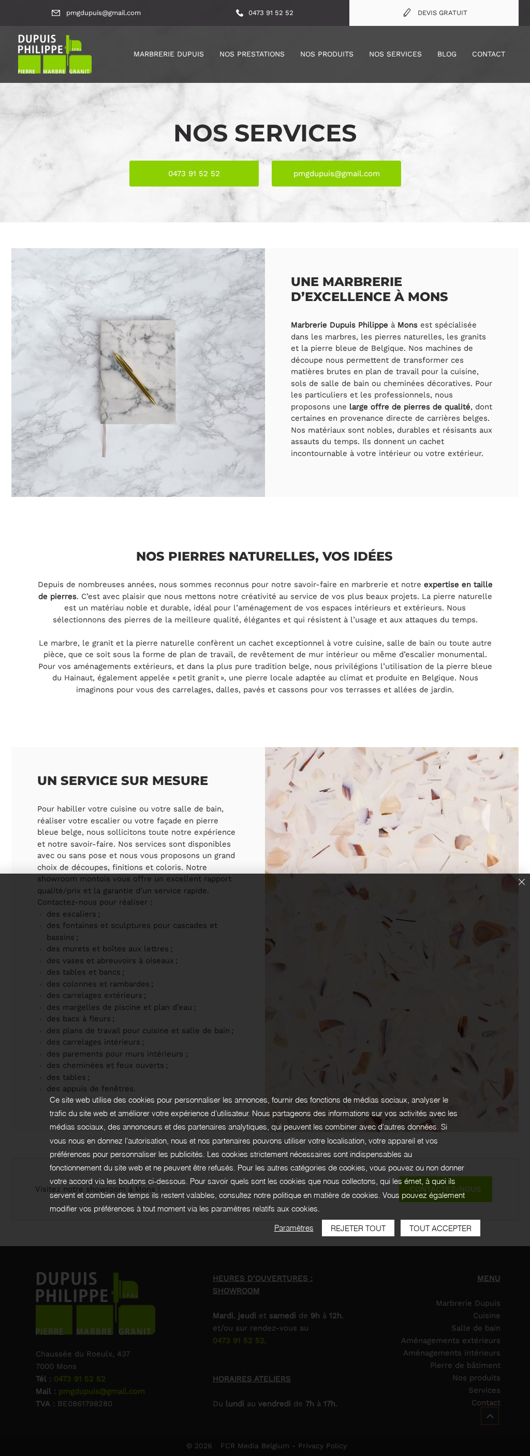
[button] (252, 54)
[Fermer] (522, 883)
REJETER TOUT (358, 1228)
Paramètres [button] (294, 1228)
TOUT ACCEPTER (440, 1228)
